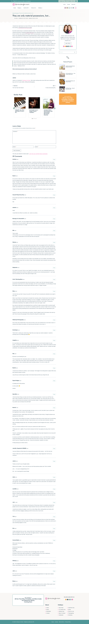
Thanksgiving (71, 613)
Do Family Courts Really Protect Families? (33, 111)
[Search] (74, 52)
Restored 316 (31, 621)
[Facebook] (67, 8)
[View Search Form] (75, 8)
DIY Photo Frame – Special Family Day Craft (70, 89)
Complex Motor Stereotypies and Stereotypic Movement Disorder (48, 112)
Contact (68, 4)
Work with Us (61, 621)
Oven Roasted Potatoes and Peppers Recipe (70, 81)
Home (14, 7)
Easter (69, 609)
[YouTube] (73, 8)
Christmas (70, 615)
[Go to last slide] (14, 108)
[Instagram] (71, 8)
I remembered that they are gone (25, 27)
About (64, 4)
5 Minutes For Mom (26, 80)
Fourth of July (71, 611)
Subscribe (73, 4)
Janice (17, 18)
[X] (69, 8)
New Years (61, 607)
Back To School (62, 613)
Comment (15, 131)
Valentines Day (71, 607)
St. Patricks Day (62, 609)
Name (14, 146)
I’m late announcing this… (51, 86)
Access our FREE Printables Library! (67, 1)
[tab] (34, 118)
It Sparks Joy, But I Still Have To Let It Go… (19, 111)
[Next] (55, 108)
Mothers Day (61, 611)
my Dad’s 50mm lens (29, 32)
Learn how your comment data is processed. (38, 153)
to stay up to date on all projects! (22, 1)
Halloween (61, 615)
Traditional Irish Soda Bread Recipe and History (70, 66)
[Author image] (13, 18)
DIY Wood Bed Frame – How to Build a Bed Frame (70, 74)
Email (36, 146)
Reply (54, 159)
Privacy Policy (68, 621)
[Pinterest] (65, 8)
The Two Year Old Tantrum (18, 86)
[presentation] (20, 103)
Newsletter (48, 611)
